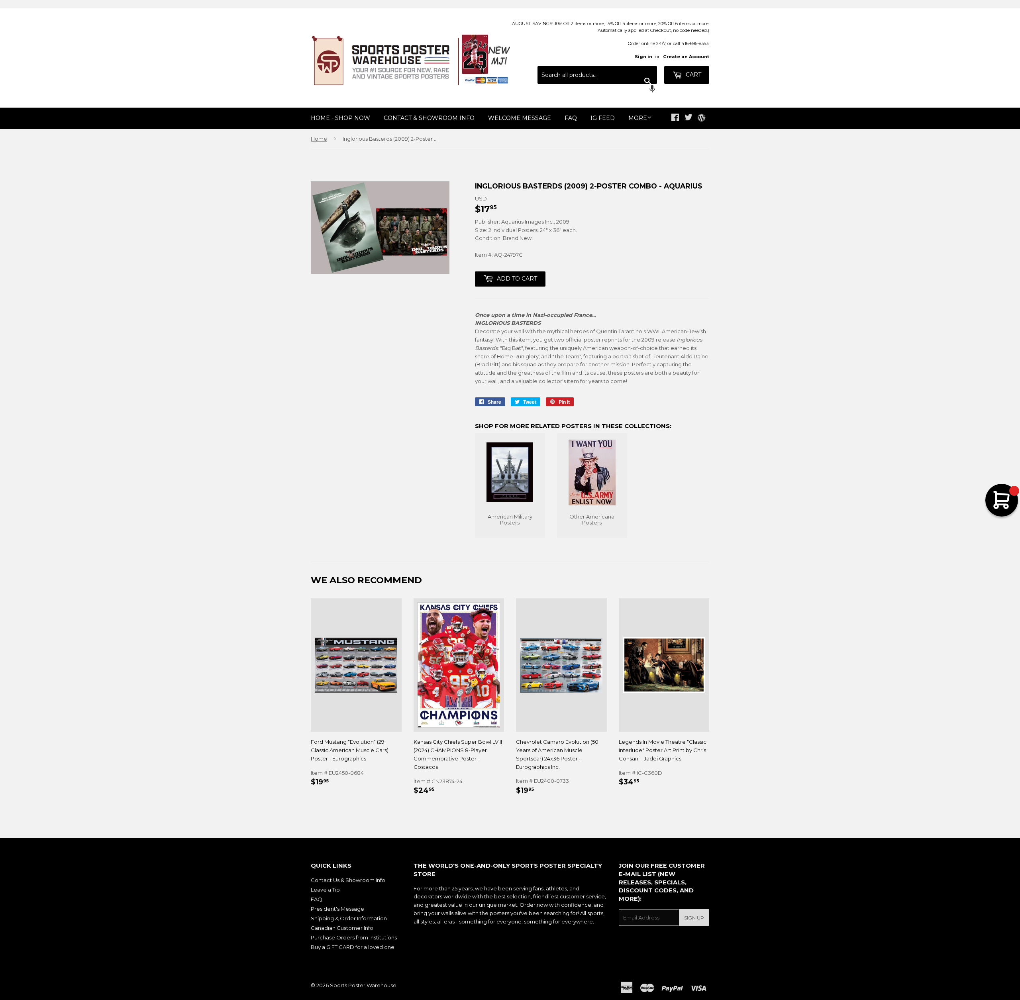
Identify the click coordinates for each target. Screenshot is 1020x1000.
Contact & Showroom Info (429, 118)
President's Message (337, 909)
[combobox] (597, 75)
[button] (597, 90)
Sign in (643, 56)
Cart (692, 74)
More (637, 118)
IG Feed (602, 118)
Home (319, 139)
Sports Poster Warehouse (363, 985)
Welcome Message (519, 118)
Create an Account (686, 56)
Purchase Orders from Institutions (354, 937)
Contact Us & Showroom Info (348, 880)
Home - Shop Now (340, 118)
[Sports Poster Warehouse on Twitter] (688, 118)
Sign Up (694, 918)
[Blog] (701, 118)
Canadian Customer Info (342, 928)
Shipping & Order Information (349, 918)
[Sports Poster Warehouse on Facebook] (675, 118)
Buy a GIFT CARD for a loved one (352, 947)
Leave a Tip (325, 889)
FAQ (571, 118)
